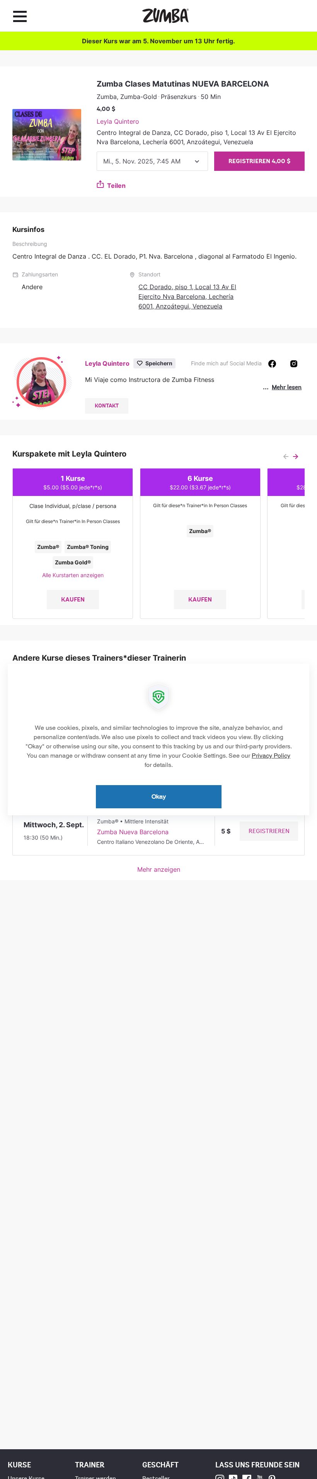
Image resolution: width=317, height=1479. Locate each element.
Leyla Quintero (118, 121)
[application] (158, 739)
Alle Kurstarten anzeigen (73, 575)
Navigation (20, 16)
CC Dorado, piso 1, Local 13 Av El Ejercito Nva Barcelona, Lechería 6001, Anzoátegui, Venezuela (187, 296)
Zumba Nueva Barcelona (133, 832)
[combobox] (152, 161)
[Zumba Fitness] (165, 15)
